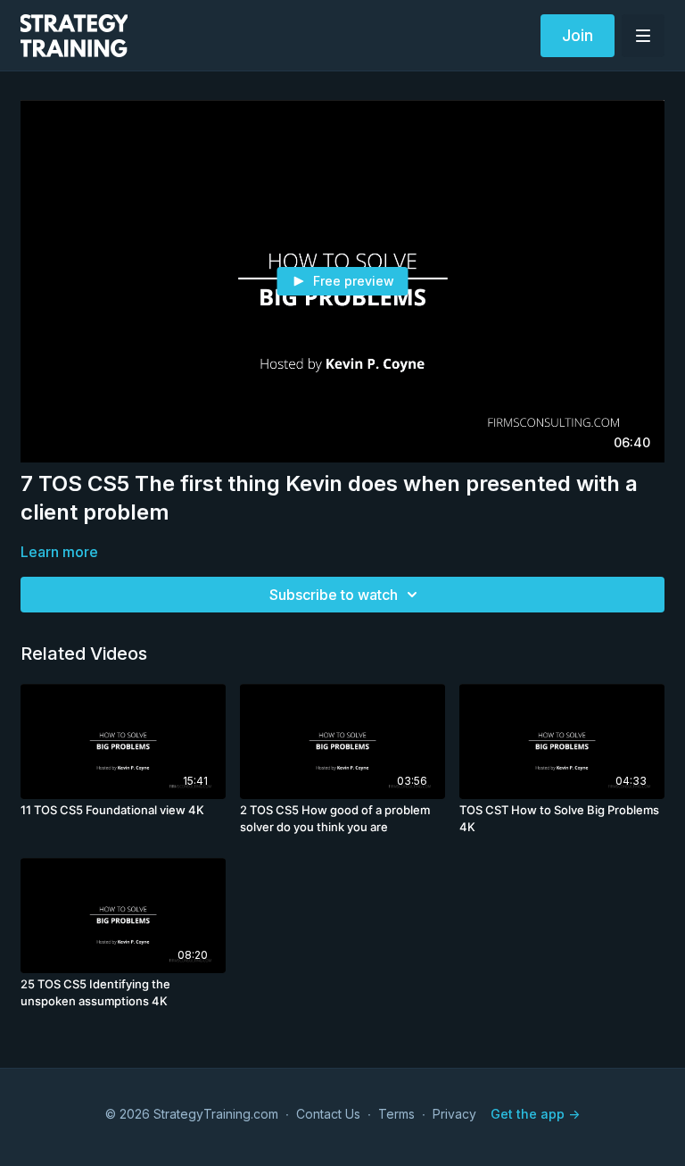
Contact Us (328, 1113)
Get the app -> (535, 1113)
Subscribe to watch (333, 595)
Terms (396, 1113)
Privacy (454, 1113)
